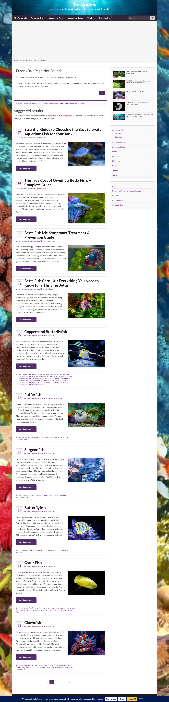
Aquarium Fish (37, 18)
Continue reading (26, 168)
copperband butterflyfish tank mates (54, 382)
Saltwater (42, 138)
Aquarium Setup (75, 18)
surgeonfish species (51, 495)
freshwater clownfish (62, 665)
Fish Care (91, 18)
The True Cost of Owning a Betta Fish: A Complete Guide (57, 182)
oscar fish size (26, 610)
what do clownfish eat (56, 667)
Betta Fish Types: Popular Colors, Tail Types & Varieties (138, 103)
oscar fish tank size (52, 610)
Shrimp (115, 170)
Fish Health (104, 18)
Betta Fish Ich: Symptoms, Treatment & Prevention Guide (57, 234)
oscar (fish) (28, 608)
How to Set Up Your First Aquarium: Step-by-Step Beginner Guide (139, 115)
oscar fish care (48, 608)
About (114, 186)
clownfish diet (32, 665)
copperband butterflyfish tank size (29, 384)
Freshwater (43, 189)
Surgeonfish (34, 449)
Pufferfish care (54, 437)
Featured (115, 152)
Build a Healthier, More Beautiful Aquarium (128, 191)
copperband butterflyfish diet (52, 376)
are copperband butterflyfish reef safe (34, 374)
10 (69, 682)
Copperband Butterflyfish (45, 331)
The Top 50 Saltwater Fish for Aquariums (139, 92)
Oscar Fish (33, 562)
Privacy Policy (117, 205)
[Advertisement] (84, 40)
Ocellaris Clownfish (23, 667)
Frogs (114, 166)
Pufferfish (32, 394)
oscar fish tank (38, 610)
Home (16, 60)
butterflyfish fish (51, 550)
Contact (115, 195)
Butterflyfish (35, 507)
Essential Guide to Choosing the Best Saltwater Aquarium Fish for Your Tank (63, 131)
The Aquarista (84, 4)
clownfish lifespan (46, 665)
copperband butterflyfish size (27, 382)
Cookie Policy (117, 200)
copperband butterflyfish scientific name (50, 380)
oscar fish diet (60, 608)
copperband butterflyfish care (28, 376)
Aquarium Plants (56, 18)
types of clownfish (39, 667)
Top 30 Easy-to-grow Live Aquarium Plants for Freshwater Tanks (138, 81)
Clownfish (32, 622)
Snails (114, 175)
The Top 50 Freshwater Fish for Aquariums (136, 72)
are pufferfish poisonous (29, 437)
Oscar (21, 608)
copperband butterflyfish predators (47, 378)
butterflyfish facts (37, 550)
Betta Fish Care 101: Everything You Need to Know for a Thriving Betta (61, 282)
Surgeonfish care (36, 495)
